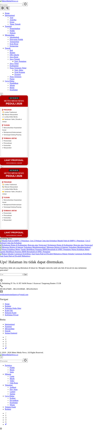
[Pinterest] (6, 339)
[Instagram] (6, 342)
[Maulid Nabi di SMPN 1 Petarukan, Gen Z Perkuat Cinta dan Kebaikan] (28, 241)
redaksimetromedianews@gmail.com (14, 295)
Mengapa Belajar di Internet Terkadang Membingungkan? (69, 247)
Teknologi (9, 385)
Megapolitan (9, 329)
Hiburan (8, 374)
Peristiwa (8, 365)
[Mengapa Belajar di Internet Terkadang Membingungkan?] (23, 247)
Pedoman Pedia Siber (13, 308)
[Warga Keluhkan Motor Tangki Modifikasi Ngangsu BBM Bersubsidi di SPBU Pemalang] (35, 249)
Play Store (14, 389)
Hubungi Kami (10, 313)
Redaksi (8, 306)
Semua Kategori (11, 333)
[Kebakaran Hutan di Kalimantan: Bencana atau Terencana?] (24, 245)
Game (12, 376)
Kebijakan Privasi (11, 315)
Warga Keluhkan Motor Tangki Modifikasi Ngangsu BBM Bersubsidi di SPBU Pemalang (44, 250)
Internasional (10, 324)
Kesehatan (14, 403)
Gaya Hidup (9, 396)
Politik (12, 368)
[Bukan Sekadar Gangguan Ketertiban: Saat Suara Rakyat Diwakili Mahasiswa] (31, 254)
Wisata (12, 405)
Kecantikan (14, 400)
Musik (12, 378)
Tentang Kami (10, 407)
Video (12, 381)
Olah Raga (14, 383)
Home (7, 304)
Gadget (12, 392)
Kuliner (13, 398)
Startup (12, 394)
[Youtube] (6, 344)
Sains (12, 372)
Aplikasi (13, 387)
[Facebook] (6, 337)
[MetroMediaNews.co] (9, 1)
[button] (25, 4)
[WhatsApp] (6, 346)
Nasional (8, 326)
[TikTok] (6, 348)
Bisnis (12, 370)
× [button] (1, 357)
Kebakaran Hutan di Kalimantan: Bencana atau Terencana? (70, 245)
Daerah (7, 331)
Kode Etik (9, 310)
